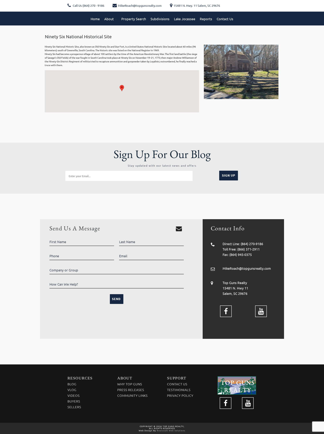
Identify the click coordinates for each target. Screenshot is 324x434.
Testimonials (179, 390)
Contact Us (177, 384)
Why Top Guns (129, 384)
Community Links (132, 395)
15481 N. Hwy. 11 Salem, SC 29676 (196, 5)
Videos (74, 395)
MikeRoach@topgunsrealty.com (140, 5)
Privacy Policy (180, 395)
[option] (241, 72)
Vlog (72, 390)
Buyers (74, 401)
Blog (72, 384)
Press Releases (130, 390)
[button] (122, 88)
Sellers (74, 407)
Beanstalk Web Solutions (171, 430)
